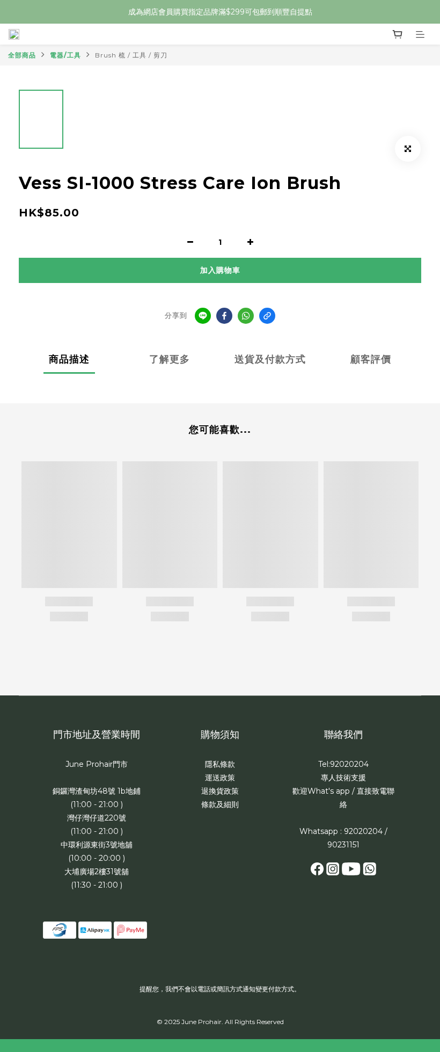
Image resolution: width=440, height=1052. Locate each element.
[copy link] (267, 316)
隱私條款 (220, 764)
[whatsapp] (246, 316)
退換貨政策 (220, 791)
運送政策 (220, 777)
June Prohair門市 (96, 764)
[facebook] (224, 316)
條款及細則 (220, 804)
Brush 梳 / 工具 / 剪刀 (131, 55)
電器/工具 (65, 55)
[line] (203, 316)
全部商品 (22, 55)
